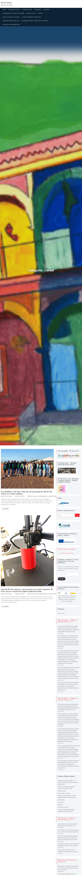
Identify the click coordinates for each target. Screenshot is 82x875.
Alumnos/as (34, 496)
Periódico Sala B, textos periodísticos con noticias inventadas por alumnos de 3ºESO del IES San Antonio (68, 782)
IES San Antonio (6, 3)
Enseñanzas (37, 9)
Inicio (4, 9)
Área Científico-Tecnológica (52, 496)
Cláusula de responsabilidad (11, 24)
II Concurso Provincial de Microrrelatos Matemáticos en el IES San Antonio (66, 810)
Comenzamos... (61, 802)
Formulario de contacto (63, 807)
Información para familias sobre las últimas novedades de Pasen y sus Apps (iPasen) (67, 796)
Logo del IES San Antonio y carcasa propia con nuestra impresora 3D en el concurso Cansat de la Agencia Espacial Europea (27, 590)
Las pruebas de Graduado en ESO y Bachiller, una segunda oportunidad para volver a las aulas (68, 844)
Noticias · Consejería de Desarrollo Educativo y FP (67, 819)
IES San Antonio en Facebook (66, 549)
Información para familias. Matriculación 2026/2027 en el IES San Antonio (66, 787)
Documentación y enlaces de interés (13, 13)
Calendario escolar (14, 9)
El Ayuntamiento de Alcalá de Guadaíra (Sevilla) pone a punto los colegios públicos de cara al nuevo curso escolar (68, 868)
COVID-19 (40, 13)
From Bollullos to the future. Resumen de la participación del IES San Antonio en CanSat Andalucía (26, 492)
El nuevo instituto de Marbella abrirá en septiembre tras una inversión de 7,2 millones (67, 850)
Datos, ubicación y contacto (11, 17)
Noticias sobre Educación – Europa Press (68, 861)
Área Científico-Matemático (42, 496)
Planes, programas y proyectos (31, 17)
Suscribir (61, 578)
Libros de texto (31, 13)
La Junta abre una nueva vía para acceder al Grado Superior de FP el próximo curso (67, 824)
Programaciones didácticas (11, 20)
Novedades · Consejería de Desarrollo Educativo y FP (67, 621)
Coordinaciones (27, 9)
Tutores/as (46, 9)
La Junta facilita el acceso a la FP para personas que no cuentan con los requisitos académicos (68, 830)
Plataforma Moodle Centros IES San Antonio (34, 20)
